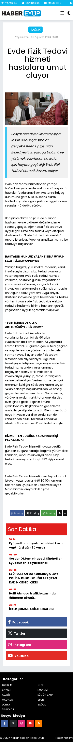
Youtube (21, 656)
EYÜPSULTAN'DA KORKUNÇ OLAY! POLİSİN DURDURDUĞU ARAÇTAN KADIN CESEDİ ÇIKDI (33, 578)
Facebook (20, 622)
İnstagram (22, 645)
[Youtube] (30, 723)
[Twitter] (13, 723)
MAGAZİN (7, 699)
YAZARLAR (11, 3)
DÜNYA (6, 704)
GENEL (41, 685)
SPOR (41, 699)
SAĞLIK (35, 30)
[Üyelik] (71, 3)
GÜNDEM (7, 685)
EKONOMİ (43, 690)
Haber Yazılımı (64, 738)
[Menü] (62, 13)
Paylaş (18, 513)
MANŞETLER (54, 3)
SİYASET (7, 690)
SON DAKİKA (32, 3)
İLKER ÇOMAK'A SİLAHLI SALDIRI (31, 609)
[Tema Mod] (69, 13)
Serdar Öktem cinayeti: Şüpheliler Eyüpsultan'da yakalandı (35, 560)
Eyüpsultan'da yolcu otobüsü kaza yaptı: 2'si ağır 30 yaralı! (35, 545)
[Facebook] (4, 723)
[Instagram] (21, 723)
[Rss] (38, 723)
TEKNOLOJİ (8, 709)
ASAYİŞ (6, 694)
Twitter (19, 633)
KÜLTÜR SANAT (46, 694)
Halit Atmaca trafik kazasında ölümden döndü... (32, 595)
